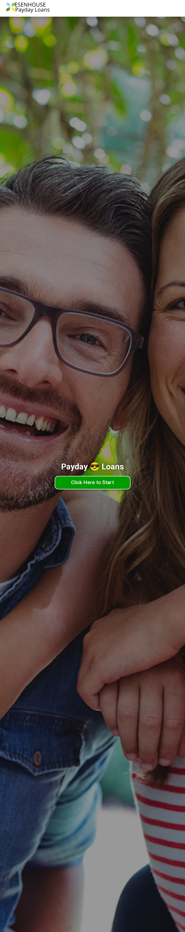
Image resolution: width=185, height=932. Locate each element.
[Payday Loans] (28, 8)
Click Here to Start (92, 482)
